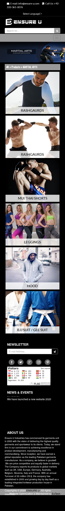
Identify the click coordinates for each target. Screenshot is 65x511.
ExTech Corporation (53, 495)
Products (16, 67)
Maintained (42, 493)
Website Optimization (21, 493)
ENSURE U (33, 490)
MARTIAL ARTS (30, 67)
